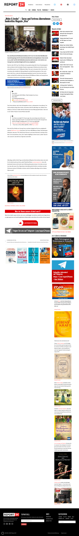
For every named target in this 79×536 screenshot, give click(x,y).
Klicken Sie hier (10, 202)
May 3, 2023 (35, 124)
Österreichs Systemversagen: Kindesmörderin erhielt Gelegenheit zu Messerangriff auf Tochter (67, 80)
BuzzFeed (7, 205)
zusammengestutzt (37, 162)
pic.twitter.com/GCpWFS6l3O (21, 100)
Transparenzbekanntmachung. (25, 87)
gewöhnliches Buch (16, 175)
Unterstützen (39, 4)
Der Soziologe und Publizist (60, 443)
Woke (23, 205)
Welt (11, 15)
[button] (26, 9)
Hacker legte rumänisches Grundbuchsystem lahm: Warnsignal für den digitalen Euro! (66, 33)
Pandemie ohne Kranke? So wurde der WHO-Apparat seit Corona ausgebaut (66, 40)
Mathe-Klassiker (60, 343)
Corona (34, 10)
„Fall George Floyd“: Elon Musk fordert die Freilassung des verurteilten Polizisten (67, 87)
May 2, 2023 (30, 101)
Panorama (45, 10)
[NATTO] (63, 229)
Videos (52, 10)
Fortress (12, 205)
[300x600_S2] (61, 139)
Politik (39, 10)
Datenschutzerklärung (53, 533)
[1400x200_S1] (28, 85)
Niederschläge (60, 382)
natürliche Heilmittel (62, 408)
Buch (59, 301)
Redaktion (30, 4)
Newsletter (47, 4)
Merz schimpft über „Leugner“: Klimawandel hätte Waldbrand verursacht (66, 73)
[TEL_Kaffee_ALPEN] (63, 168)
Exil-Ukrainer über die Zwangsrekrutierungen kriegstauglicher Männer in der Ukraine (67, 94)
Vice (20, 205)
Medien (7, 15)
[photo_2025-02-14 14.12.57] (61, 206)
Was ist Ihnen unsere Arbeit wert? (28, 211)
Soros (17, 205)
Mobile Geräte (57, 482)
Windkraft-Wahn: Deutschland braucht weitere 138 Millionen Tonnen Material (66, 60)
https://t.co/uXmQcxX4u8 (18, 123)
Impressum (63, 533)
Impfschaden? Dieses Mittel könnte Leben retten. (62, 210)
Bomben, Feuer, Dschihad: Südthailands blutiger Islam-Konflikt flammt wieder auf (67, 47)
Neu (30, 10)
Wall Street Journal (15, 130)
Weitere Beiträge (56, 19)
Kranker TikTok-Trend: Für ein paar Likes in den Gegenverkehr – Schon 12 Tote (66, 67)
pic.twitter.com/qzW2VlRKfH (31, 123)
